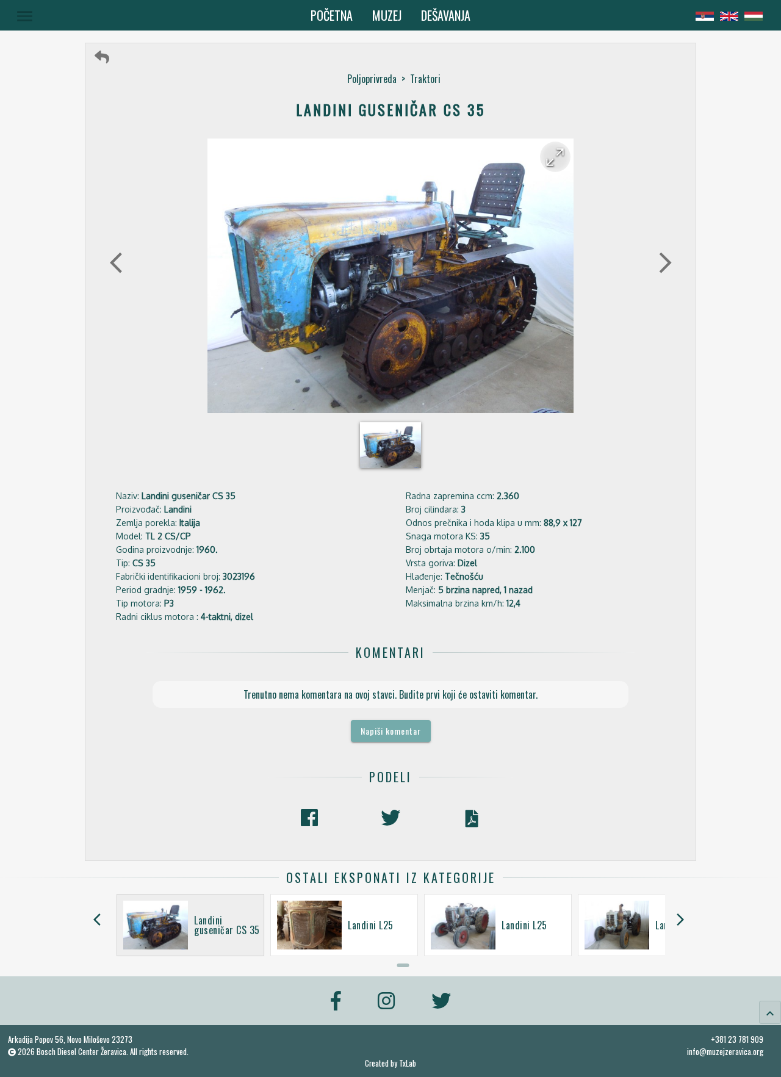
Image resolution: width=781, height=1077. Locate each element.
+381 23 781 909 (737, 1039)
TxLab (407, 1063)
